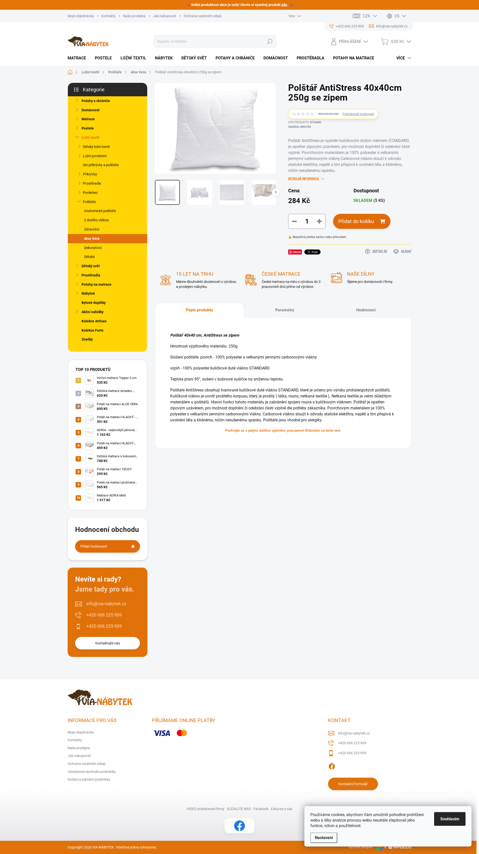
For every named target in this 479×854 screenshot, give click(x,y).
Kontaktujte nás (107, 643)
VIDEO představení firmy (205, 809)
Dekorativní (93, 248)
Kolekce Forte (93, 330)
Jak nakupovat (164, 16)
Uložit (297, 252)
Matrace (88, 119)
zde (284, 5)
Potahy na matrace (97, 284)
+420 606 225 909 (104, 614)
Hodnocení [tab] (365, 310)
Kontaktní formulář (353, 784)
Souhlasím (449, 819)
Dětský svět (91, 266)
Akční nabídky (93, 312)
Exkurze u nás (281, 809)
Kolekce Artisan (94, 321)
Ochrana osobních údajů (203, 16)
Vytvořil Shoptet (360, 847)
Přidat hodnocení (93, 546)
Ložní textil (90, 137)
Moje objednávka (81, 16)
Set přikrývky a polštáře (101, 165)
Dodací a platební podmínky (89, 779)
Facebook (260, 809)
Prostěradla (92, 183)
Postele (88, 128)
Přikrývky (90, 174)
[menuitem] (79, 58)
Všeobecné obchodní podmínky (92, 772)
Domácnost (91, 110)
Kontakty (108, 16)
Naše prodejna (134, 16)
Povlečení (90, 193)
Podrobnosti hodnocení (358, 114)
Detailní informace (303, 178)
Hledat (269, 41)
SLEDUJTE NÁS (239, 809)
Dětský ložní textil (96, 147)
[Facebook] (332, 765)
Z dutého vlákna (96, 220)
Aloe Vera (92, 239)
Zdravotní (91, 229)
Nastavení (324, 837)
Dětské (89, 257)
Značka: (299, 126)
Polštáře (89, 202)
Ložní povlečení (95, 156)
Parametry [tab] (284, 310)
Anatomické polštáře (100, 211)
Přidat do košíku (356, 221)
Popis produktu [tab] (199, 310)
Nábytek (88, 293)
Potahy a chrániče (96, 101)
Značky (87, 339)
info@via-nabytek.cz (106, 603)
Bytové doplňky (94, 303)
